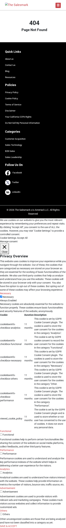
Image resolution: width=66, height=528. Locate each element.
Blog (7, 71)
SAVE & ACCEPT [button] (8, 526)
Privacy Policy (11, 92)
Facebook (16, 173)
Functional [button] (5, 431)
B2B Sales (10, 151)
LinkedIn (15, 192)
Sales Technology (13, 145)
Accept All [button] (22, 238)
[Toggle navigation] (58, 5)
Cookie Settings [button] (8, 238)
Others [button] (3, 510)
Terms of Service (13, 104)
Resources (10, 77)
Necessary (8, 297)
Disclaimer (10, 110)
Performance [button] (7, 450)
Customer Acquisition (15, 139)
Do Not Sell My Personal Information (22, 123)
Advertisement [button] (7, 488)
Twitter (14, 182)
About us (9, 59)
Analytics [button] (5, 469)
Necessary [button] (5, 293)
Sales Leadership (13, 157)
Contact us (10, 65)
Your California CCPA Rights (18, 117)
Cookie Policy (11, 98)
